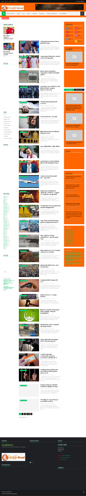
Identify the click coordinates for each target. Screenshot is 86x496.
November (5, 208)
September (5, 211)
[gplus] (83, 1)
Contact (10, 1)
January (4, 206)
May (4, 200)
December (5, 207)
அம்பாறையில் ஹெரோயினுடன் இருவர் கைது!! (7, 288)
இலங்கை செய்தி (7, 119)
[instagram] (82, 1)
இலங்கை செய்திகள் (7, 121)
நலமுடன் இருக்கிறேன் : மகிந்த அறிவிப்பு (50, 146)
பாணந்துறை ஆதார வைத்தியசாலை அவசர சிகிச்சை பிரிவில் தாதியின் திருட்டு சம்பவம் (49, 371)
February (5, 204)
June (4, 199)
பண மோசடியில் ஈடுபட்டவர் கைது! (48, 116)
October (5, 210)
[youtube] (78, 1)
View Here (64, 459)
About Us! (5, 283)
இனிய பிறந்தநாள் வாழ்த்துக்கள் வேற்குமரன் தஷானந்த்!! (8, 53)
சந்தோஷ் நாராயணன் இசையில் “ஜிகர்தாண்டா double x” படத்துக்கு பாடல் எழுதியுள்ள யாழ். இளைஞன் (49, 192)
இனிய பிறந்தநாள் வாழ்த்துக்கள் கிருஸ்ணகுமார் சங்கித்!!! (8, 37)
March (4, 203)
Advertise (15, 1)
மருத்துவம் (35, 13)
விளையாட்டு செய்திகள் (8, 138)
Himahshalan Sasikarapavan (11, 493)
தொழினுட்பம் (42, 13)
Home (3, 1)
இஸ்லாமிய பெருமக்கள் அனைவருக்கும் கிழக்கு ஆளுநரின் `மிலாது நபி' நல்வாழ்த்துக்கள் (49, 311)
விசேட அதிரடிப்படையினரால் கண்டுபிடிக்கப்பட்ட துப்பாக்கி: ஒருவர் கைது (49, 237)
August (4, 196)
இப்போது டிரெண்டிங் (7, 117)
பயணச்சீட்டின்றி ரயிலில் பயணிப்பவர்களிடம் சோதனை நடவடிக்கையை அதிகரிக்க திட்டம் (48, 355)
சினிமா (28, 13)
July (4, 214)
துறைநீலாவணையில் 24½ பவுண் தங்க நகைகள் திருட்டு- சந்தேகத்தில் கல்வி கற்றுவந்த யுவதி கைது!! (73, 186)
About (6, 1)
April (4, 202)
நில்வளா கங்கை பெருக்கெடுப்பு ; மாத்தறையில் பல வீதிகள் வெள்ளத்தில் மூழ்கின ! (49, 72)
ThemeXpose (8, 491)
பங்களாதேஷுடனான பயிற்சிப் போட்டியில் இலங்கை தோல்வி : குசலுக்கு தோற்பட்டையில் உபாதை (50, 88)
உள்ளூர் (18, 13)
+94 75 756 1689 (66, 455)
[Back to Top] (83, 492)
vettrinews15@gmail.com (65, 457)
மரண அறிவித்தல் (62, 13)
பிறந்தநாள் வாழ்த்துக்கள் (52, 13)
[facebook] (76, 1)
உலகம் (23, 13)
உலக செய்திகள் (6, 123)
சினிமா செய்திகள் (7, 125)
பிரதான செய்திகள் (11, 13)
